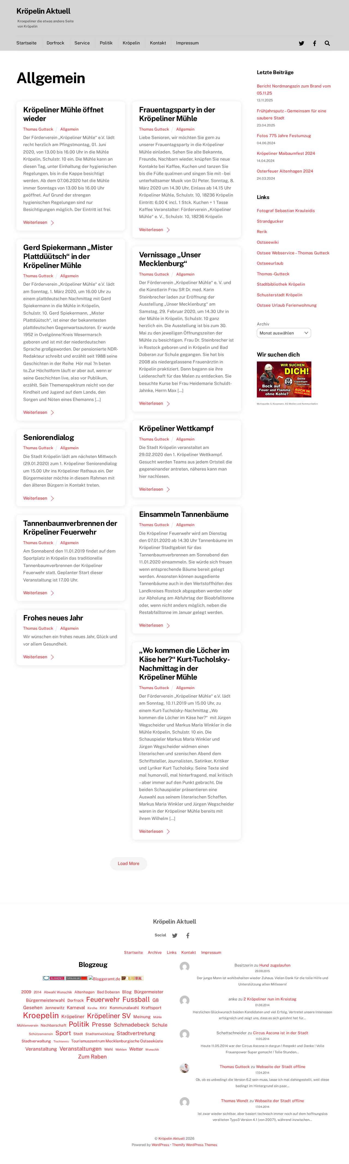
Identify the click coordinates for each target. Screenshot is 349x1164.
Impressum (187, 43)
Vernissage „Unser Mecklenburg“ (170, 259)
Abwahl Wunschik (58, 992)
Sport (63, 1032)
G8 (155, 1000)
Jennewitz (54, 1007)
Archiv (263, 324)
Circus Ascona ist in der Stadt (280, 1032)
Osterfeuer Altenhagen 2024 (285, 171)
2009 (26, 992)
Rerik (262, 231)
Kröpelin (131, 43)
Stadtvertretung (136, 1033)
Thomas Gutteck (38, 129)
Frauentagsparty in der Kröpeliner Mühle (177, 114)
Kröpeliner (73, 1016)
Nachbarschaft (53, 1025)
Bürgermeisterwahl (45, 1000)
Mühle (157, 1017)
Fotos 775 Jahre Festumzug (284, 135)
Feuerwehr (103, 999)
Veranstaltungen (80, 1048)
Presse (101, 1024)
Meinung (142, 1016)
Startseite (26, 43)
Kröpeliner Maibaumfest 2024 (286, 153)
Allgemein (69, 129)
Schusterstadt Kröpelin (279, 294)
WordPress (160, 1145)
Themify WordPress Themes (194, 1145)
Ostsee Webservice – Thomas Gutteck (293, 253)
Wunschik (152, 1049)
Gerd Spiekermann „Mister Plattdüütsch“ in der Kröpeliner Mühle (67, 256)
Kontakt (158, 43)
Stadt (78, 1034)
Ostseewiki (268, 242)
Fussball (136, 999)
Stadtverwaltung (36, 1041)
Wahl (108, 1049)
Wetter (136, 1049)
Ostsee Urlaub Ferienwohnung (287, 305)
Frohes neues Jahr (53, 617)
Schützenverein (41, 1034)
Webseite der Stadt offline (280, 1066)
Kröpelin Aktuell (171, 1138)
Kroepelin (41, 1015)
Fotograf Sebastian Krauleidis (286, 210)
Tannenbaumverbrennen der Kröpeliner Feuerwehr (70, 527)
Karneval (76, 1007)
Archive (155, 952)
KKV (103, 1008)
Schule (159, 1025)
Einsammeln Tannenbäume (183, 514)
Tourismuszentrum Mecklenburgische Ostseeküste (117, 1041)
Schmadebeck (131, 1024)
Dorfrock (55, 43)
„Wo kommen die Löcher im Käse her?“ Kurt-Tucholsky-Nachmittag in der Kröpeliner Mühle (184, 663)
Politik (106, 43)
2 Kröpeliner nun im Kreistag (269, 999)
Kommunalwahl (124, 1007)
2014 (37, 992)
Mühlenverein (27, 1025)
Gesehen (33, 1007)
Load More (128, 863)
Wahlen (121, 1049)
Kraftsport (151, 1007)
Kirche (92, 1008)
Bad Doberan (108, 992)
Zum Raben (92, 1056)
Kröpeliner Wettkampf (176, 428)
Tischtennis (61, 1041)
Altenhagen (84, 992)
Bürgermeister (148, 991)
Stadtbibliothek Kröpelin (281, 284)
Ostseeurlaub (270, 263)
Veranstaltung (41, 1049)
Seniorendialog (48, 437)
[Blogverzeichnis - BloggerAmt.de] (104, 978)
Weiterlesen (35, 222)
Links (171, 952)
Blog (127, 991)
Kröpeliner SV (109, 1015)
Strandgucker (270, 221)
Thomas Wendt (234, 1100)
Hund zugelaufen (274, 965)
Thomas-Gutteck (273, 274)
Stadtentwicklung (99, 1034)
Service (82, 43)
